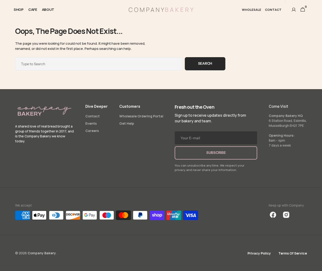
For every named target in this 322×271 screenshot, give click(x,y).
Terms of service (292, 253)
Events (91, 123)
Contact (92, 116)
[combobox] (99, 63)
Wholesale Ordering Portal (141, 116)
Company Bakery (42, 253)
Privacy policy (259, 253)
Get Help (126, 123)
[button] (293, 9)
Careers (92, 130)
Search (205, 63)
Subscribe (216, 152)
